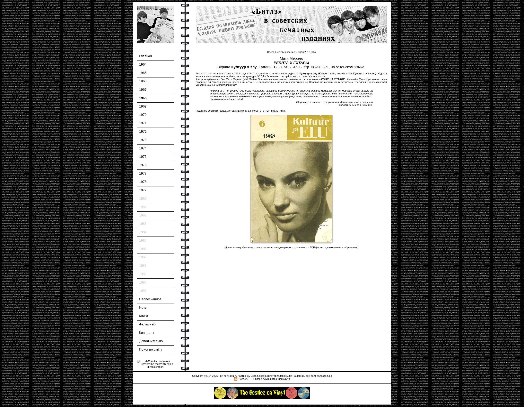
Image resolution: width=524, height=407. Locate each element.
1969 (143, 106)
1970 (143, 115)
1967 (143, 89)
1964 (143, 64)
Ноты (143, 307)
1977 (143, 173)
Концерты (146, 332)
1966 (143, 81)
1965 (143, 73)
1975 (143, 156)
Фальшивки (148, 324)
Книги (143, 316)
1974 (143, 148)
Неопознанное (150, 299)
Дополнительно (151, 341)
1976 (143, 165)
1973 (143, 140)
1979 (143, 190)
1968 (143, 98)
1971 (143, 123)
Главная (145, 56)
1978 (143, 182)
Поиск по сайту (150, 349)
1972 (143, 131)
